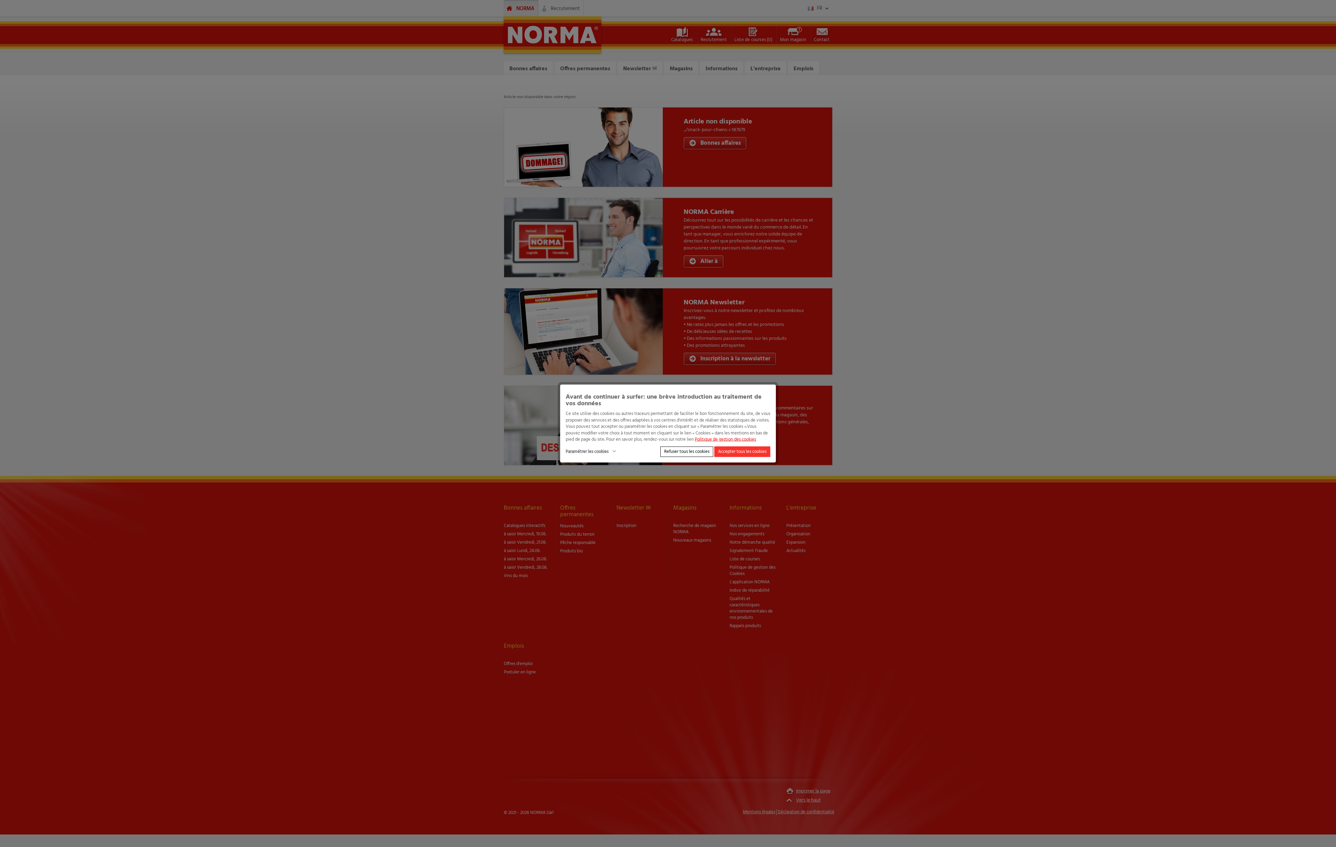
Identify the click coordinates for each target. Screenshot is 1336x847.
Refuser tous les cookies (686, 451)
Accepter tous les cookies (742, 451)
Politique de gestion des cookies (725, 439)
